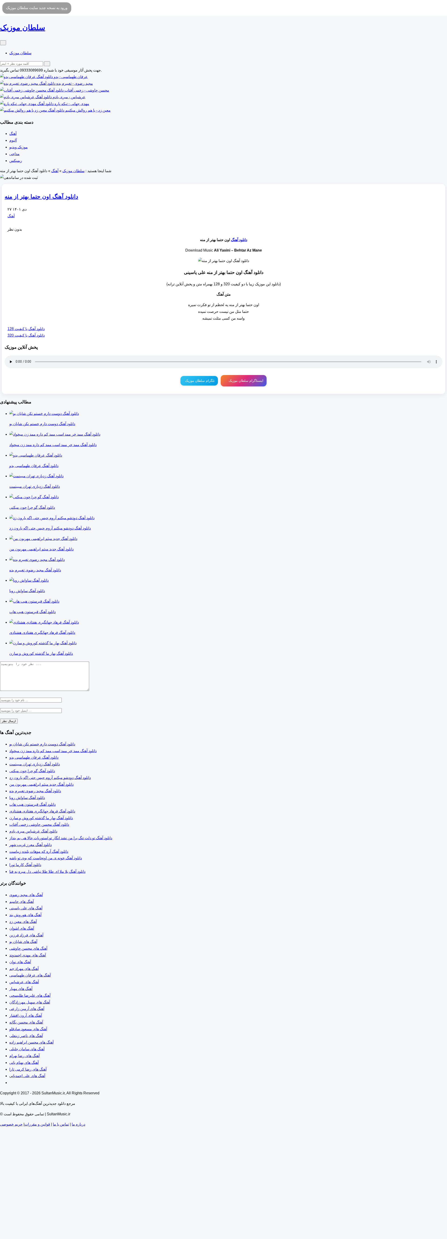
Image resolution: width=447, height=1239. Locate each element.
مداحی (14, 154)
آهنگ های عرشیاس (24, 982)
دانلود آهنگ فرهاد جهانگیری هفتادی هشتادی (42, 811)
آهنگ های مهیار (20, 989)
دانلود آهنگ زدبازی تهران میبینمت (34, 764)
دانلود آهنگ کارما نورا (25, 865)
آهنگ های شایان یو (23, 942)
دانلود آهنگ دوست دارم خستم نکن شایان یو (42, 744)
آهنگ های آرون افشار (25, 1015)
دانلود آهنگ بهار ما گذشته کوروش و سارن (41, 818)
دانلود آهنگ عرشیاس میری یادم (33, 831)
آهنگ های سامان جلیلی (26, 1049)
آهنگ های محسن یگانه (26, 1022)
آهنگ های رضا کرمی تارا (28, 1069)
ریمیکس (15, 161)
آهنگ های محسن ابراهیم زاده (31, 1042)
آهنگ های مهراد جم (24, 969)
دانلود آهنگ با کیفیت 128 (26, 329)
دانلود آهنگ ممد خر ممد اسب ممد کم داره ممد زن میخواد (53, 751)
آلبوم (13, 140)
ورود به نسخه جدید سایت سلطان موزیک (37, 8)
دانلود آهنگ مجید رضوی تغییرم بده (35, 791)
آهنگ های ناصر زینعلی (26, 1036)
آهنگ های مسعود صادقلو (28, 1029)
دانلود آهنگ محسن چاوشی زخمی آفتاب (39, 824)
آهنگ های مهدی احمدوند (27, 955)
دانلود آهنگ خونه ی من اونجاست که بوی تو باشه (45, 858)
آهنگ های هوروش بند (25, 915)
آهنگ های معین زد (23, 922)
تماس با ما (61, 1124)
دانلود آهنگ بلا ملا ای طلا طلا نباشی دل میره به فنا (47, 872)
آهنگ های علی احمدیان (28, 1076)
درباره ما (78, 1124)
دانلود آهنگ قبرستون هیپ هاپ (32, 804)
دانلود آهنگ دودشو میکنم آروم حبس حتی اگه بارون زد (50, 778)
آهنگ (13, 134)
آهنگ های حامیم (21, 902)
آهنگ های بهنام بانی (24, 1063)
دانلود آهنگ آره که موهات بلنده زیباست (38, 851)
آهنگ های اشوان (21, 928)
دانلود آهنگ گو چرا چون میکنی (32, 771)
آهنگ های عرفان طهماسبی (30, 975)
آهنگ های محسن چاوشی (28, 948)
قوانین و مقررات (37, 1124)
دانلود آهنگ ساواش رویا (27, 798)
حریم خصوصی (11, 1124)
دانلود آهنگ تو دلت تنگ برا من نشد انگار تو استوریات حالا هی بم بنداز (60, 838)
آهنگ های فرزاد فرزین (26, 935)
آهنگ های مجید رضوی (26, 895)
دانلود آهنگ (239, 240)
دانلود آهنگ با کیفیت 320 (26, 335)
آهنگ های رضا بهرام (24, 1056)
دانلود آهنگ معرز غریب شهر (30, 845)
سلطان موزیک (20, 53)
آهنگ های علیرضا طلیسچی (30, 995)
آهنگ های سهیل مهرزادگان (29, 1002)
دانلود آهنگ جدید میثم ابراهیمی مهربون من (41, 784)
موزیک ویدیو (18, 147)
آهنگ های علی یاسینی (25, 908)
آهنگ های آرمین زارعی (26, 1009)
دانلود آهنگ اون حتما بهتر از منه (41, 196)
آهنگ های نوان (20, 962)
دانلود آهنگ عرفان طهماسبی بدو (33, 757)
